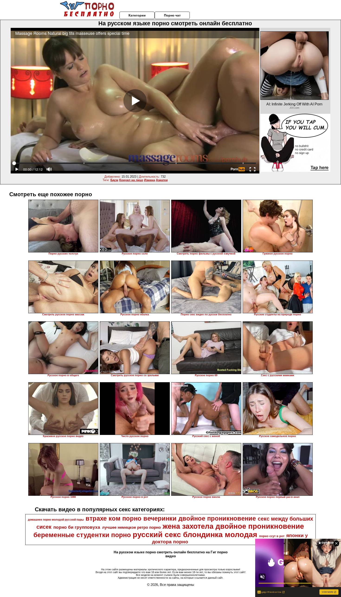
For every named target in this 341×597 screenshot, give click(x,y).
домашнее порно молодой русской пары (56, 519)
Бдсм (114, 180)
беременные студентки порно (82, 534)
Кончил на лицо (131, 180)
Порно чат (172, 15)
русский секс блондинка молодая (195, 534)
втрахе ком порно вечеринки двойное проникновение (171, 518)
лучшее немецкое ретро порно (131, 527)
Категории (137, 15)
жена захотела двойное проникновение (233, 526)
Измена (149, 180)
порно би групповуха (76, 527)
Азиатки (162, 180)
